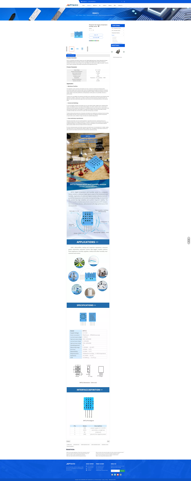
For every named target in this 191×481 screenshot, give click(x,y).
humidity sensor (69, 444)
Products (88, 5)
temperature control (105, 444)
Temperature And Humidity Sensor (118, 43)
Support (109, 5)
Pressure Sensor (115, 41)
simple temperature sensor (85, 444)
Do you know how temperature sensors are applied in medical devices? (107, 454)
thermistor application (70, 446)
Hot (99, 5)
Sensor (113, 35)
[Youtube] (118, 474)
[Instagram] (120, 474)
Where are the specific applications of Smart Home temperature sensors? (78, 452)
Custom (104, 5)
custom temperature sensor (95, 444)
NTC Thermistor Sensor (116, 30)
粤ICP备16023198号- (112, 479)
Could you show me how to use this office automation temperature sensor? (107, 453)
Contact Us (120, 5)
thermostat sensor (76, 444)
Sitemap (106, 479)
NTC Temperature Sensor (116, 28)
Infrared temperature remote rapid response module (118, 57)
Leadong (103, 479)
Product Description (71, 55)
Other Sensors (115, 40)
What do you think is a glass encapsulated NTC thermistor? (76, 454)
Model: (68, 53)
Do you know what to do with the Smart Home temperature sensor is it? (78, 453)
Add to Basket (95, 37)
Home (83, 5)
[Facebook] (112, 474)
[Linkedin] (115, 474)
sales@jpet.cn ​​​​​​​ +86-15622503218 (89, 1)
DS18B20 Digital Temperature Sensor (102, 470)
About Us (94, 5)
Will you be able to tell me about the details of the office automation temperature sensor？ (110, 452)
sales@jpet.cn (90, 468)
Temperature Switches (116, 32)
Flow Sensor (114, 37)
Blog (115, 5)
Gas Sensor (114, 38)
